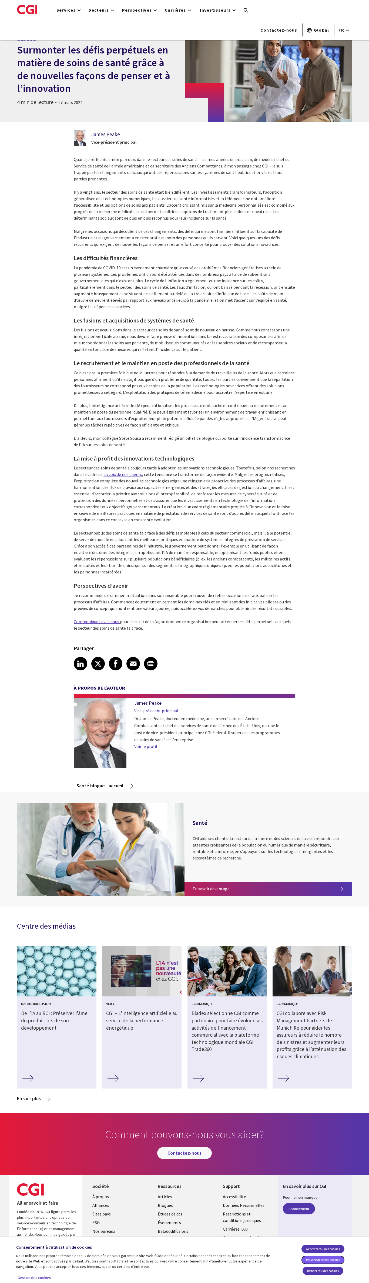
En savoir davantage (216, 888)
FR (341, 30)
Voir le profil (145, 746)
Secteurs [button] (99, 10)
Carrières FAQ (235, 1229)
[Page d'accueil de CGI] (27, 9)
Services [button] (66, 10)
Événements (169, 1222)
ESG (96, 1222)
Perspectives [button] (137, 10)
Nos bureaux (103, 1231)
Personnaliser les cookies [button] (323, 1260)
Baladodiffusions (173, 1231)
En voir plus (29, 1098)
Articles (165, 1196)
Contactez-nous (278, 30)
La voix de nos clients (122, 474)
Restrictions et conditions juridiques (242, 1217)
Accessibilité (234, 1196)
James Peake (105, 134)
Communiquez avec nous (97, 621)
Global (321, 30)
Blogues (165, 1205)
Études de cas (170, 1214)
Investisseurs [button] (215, 10)
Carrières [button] (175, 10)
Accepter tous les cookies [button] (323, 1249)
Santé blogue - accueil (99, 785)
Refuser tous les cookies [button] (323, 1271)
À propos (100, 1196)
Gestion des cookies (34, 1277)
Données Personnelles (243, 1205)
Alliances (100, 1205)
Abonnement (299, 1208)
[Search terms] (246, 11)
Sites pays (101, 1214)
